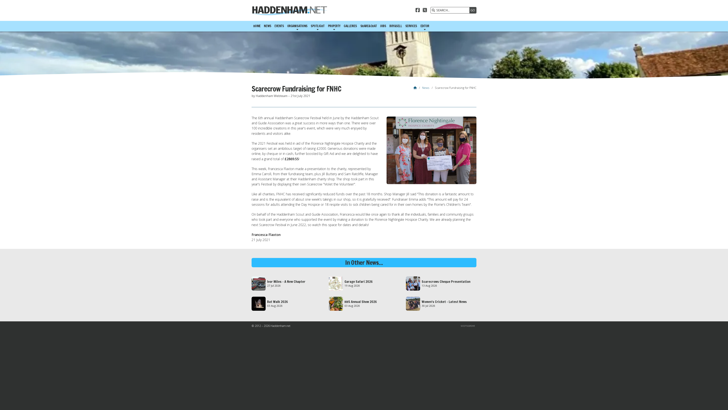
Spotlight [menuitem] (318, 26)
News (425, 88)
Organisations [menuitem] (297, 26)
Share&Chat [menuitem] (368, 26)
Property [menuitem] (334, 26)
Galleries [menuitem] (350, 26)
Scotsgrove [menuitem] (468, 325)
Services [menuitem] (411, 26)
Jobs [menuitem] (383, 26)
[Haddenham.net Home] (289, 10)
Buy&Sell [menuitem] (395, 26)
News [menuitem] (267, 26)
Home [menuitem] (257, 26)
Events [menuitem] (279, 26)
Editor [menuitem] (424, 26)
